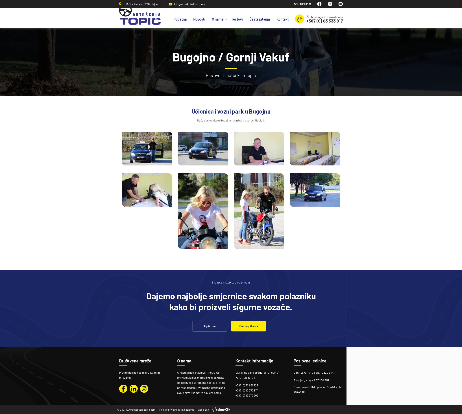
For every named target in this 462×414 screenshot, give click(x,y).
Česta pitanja (248, 326)
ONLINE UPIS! (302, 4)
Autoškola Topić (140, 16)
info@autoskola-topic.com (189, 4)
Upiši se (210, 326)
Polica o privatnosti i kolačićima (176, 409)
